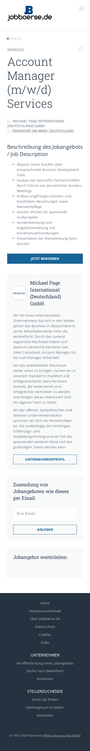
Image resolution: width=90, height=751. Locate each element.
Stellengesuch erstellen (45, 707)
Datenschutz (45, 626)
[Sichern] (80, 50)
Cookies (45, 634)
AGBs (45, 642)
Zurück (16, 39)
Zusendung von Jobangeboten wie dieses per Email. (41, 491)
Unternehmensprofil (45, 459)
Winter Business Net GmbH (62, 735)
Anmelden (45, 678)
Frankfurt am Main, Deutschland (43, 130)
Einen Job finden (45, 699)
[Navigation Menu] (81, 8)
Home (45, 603)
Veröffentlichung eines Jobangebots (45, 663)
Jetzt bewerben (45, 258)
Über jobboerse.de (45, 618)
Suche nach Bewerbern (45, 671)
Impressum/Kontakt (45, 611)
